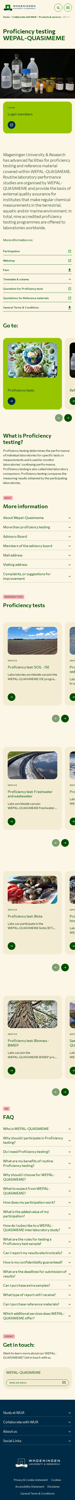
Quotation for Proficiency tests (23, 288)
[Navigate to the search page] (58, 8)
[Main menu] (68, 8)
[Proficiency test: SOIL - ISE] (11, 697)
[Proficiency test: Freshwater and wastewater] (11, 821)
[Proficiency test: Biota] (11, 946)
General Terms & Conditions (21, 307)
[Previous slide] (59, 418)
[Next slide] (68, 418)
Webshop (9, 260)
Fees (6, 270)
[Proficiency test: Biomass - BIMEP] (11, 1070)
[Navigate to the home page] (19, 8)
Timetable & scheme (16, 279)
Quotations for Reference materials (26, 298)
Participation (11, 251)
